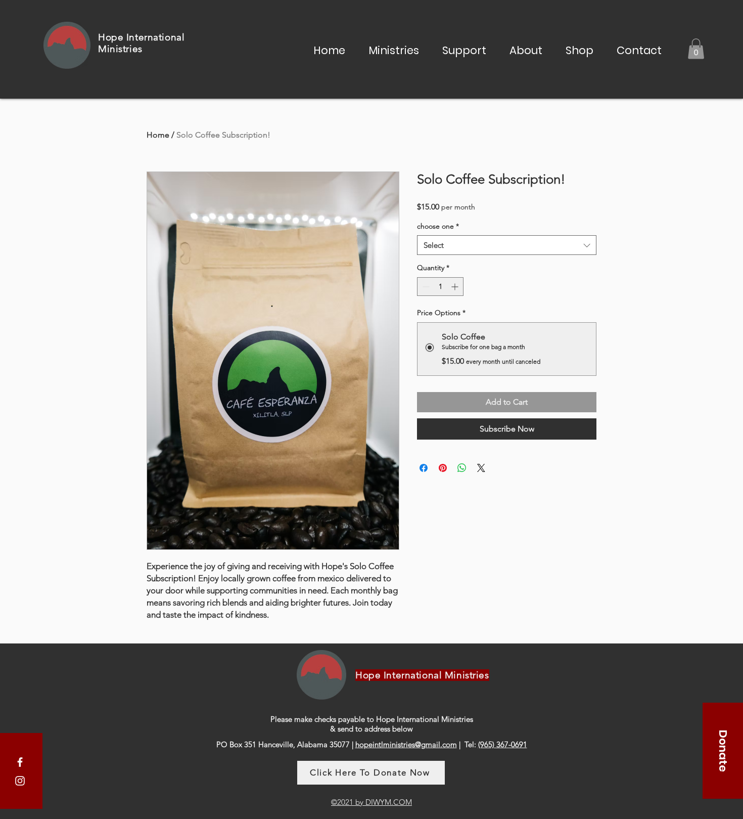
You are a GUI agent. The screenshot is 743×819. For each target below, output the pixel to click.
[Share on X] (481, 468)
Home (158, 135)
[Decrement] (425, 286)
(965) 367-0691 (502, 744)
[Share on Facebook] (423, 468)
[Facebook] (20, 762)
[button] (394, 49)
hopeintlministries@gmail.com (406, 744)
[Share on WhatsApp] (462, 468)
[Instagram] (20, 780)
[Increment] (455, 286)
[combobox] (506, 245)
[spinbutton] (440, 286)
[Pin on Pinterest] (443, 468)
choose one (438, 226)
